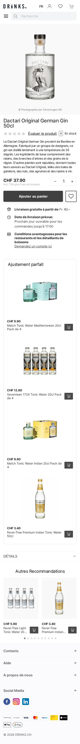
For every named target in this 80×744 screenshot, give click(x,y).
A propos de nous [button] (18, 675)
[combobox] (44, 16)
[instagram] (16, 701)
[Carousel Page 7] (45, 638)
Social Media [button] (13, 690)
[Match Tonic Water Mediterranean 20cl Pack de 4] (40, 292)
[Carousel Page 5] (38, 638)
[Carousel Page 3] (31, 638)
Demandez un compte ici (33, 246)
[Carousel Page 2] (28, 638)
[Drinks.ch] (14, 6)
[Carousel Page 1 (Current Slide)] (25, 638)
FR (41, 6)
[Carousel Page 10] (55, 638)
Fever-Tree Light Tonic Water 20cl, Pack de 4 (15, 631)
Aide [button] (7, 663)
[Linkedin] (25, 701)
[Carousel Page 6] (42, 638)
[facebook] (6, 701)
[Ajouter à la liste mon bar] (71, 196)
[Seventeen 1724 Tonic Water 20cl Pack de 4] (40, 361)
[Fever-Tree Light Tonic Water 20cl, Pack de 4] (20, 598)
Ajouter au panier (33, 196)
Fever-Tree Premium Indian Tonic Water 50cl (53, 631)
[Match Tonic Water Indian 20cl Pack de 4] (40, 429)
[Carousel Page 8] (48, 638)
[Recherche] (15, 16)
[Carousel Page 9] (52, 638)
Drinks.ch (23, 734)
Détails (10, 556)
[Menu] (6, 16)
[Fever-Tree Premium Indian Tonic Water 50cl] (40, 498)
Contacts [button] (11, 651)
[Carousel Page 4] (35, 638)
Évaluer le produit (42, 133)
